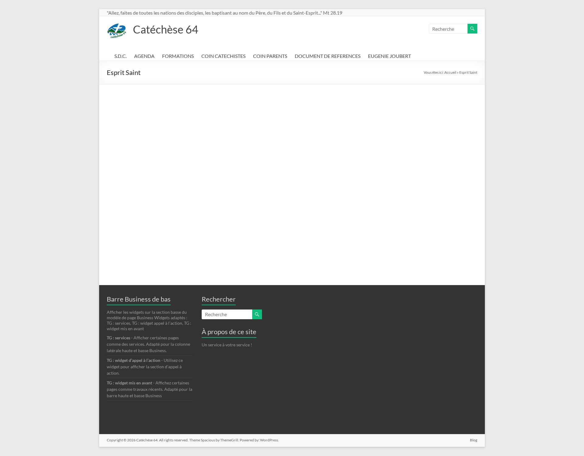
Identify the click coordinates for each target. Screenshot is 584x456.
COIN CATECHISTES (223, 56)
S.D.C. (120, 56)
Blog (473, 440)
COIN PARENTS (270, 56)
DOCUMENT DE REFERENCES (327, 56)
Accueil (450, 72)
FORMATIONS (178, 56)
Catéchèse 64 (165, 29)
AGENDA (144, 56)
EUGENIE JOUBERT (389, 56)
